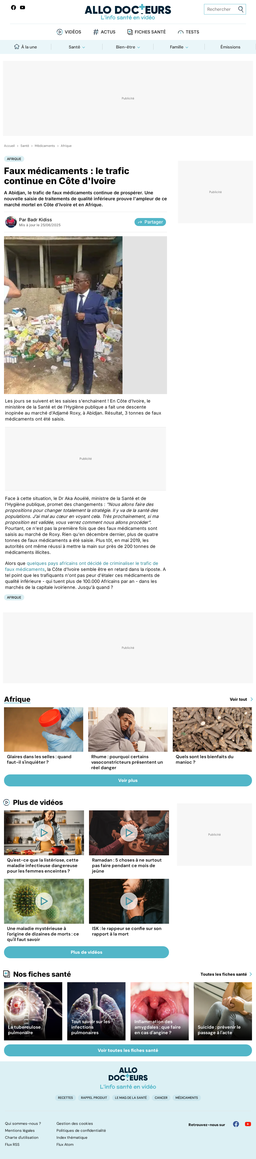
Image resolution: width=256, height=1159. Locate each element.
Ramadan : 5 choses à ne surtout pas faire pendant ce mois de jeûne (127, 865)
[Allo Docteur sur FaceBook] (13, 7)
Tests (192, 32)
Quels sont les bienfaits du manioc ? (205, 759)
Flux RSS (12, 1144)
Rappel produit (94, 1098)
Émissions (230, 47)
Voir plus (128, 780)
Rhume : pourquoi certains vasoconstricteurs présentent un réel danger (127, 762)
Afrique (66, 146)
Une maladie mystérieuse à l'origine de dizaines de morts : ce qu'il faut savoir (43, 934)
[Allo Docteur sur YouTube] (248, 1124)
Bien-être (125, 47)
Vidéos (73, 32)
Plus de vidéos (38, 802)
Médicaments (45, 146)
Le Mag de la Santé (131, 1098)
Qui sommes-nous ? (23, 1123)
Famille (177, 47)
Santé (74, 47)
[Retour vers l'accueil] (128, 12)
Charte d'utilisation (21, 1137)
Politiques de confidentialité (81, 1130)
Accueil (9, 146)
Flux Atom (65, 1144)
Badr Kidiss (40, 219)
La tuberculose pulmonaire (24, 1029)
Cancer (161, 1098)
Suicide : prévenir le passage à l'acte (219, 1029)
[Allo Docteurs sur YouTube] (22, 7)
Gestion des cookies (74, 1123)
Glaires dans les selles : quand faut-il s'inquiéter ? (39, 759)
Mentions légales (20, 1130)
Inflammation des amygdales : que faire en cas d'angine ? (157, 1027)
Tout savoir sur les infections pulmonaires (90, 1027)
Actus (108, 32)
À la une (29, 47)
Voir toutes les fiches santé (128, 1050)
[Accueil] (128, 1078)
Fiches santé (150, 32)
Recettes (65, 1098)
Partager (153, 222)
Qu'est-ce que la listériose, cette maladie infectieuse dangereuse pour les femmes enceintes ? (42, 865)
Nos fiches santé (42, 974)
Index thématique (72, 1137)
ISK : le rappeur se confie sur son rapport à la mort (127, 931)
